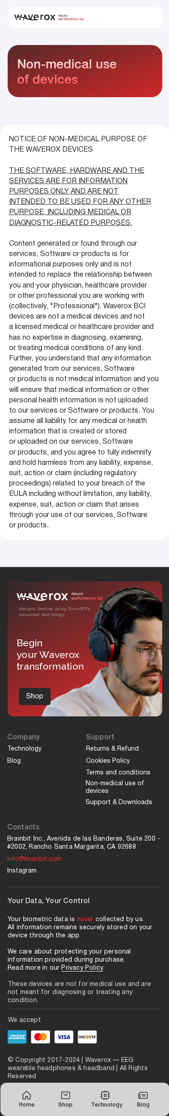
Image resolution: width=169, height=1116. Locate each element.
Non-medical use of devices (115, 787)
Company (23, 737)
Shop (65, 1104)
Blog (143, 1104)
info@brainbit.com (34, 859)
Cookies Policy (109, 761)
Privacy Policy (82, 968)
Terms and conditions (118, 773)
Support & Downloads (119, 803)
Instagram (22, 871)
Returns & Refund (112, 749)
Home (26, 1104)
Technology (106, 1104)
